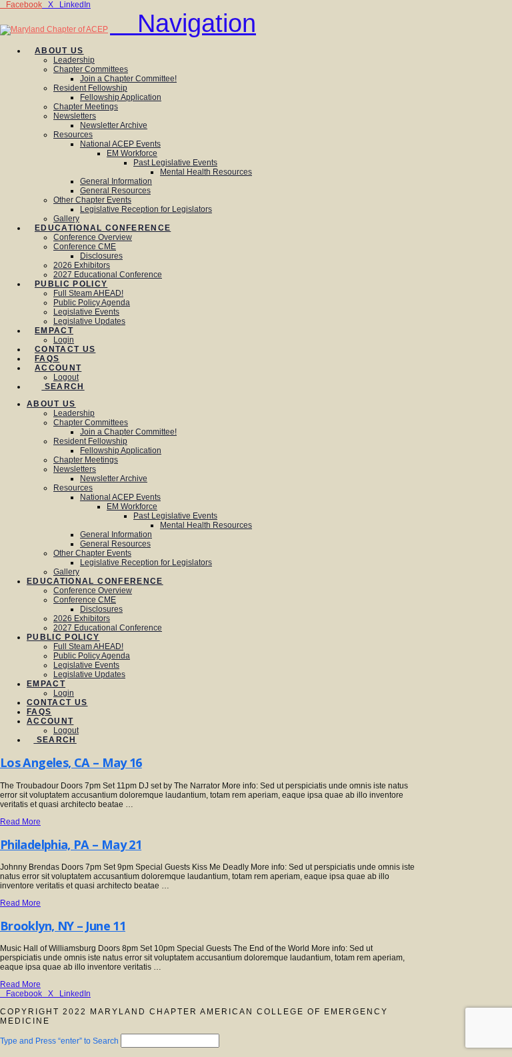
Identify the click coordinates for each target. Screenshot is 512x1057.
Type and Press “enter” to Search (59, 1041)
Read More (20, 821)
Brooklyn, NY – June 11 (62, 926)
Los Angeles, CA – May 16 (71, 762)
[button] (183, 23)
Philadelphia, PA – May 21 (70, 844)
